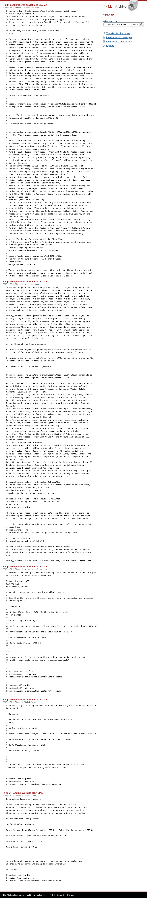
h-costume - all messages (119, 37)
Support (60, 895)
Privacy (70, 895)
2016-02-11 (7, 8)
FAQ (51, 895)
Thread (18, 8)
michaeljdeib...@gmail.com (35, 569)
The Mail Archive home (118, 33)
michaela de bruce (31, 8)
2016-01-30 (7, 796)
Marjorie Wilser (30, 702)
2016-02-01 (7, 569)
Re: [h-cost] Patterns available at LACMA (25, 5)
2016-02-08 (7, 284)
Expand (110, 46)
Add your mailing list (36, 895)
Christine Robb (30, 796)
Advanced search (111, 21)
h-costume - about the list (119, 41)
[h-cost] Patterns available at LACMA (23, 793)
